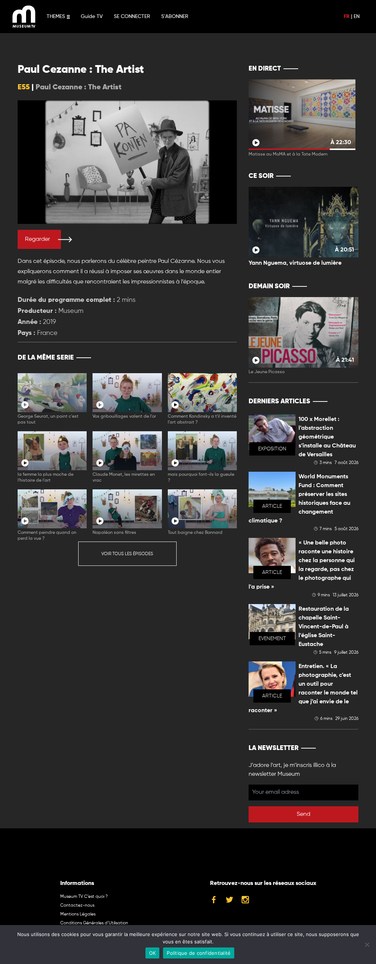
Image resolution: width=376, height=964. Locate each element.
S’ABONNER (174, 16)
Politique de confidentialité (199, 953)
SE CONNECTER (132, 16)
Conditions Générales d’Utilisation (94, 923)
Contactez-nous (77, 905)
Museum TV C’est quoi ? (84, 897)
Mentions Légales (77, 914)
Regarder (37, 239)
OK (152, 953)
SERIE (216, 358)
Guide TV (92, 16)
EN (356, 16)
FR (347, 16)
